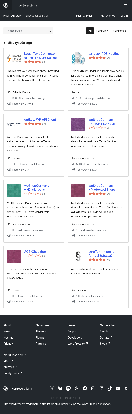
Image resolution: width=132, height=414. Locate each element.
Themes (41, 331)
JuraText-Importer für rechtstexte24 (102, 253)
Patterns (41, 343)
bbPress (10, 367)
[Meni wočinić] (126, 5)
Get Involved (108, 325)
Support (73, 331)
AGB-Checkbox (35, 251)
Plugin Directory (12, 15)
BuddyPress (12, 373)
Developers (75, 337)
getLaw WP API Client (40, 119)
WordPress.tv (78, 343)
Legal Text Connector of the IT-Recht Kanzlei (40, 55)
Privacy (8, 343)
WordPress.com (15, 355)
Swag (105, 343)
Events (104, 331)
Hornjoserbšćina (22, 388)
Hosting (8, 337)
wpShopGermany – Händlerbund (36, 187)
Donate (106, 337)
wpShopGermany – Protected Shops (102, 187)
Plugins (40, 337)
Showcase (42, 325)
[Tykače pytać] (50, 30)
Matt (8, 361)
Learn (71, 325)
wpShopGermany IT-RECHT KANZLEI (102, 121)
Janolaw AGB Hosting (104, 53)
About (7, 325)
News (7, 331)
